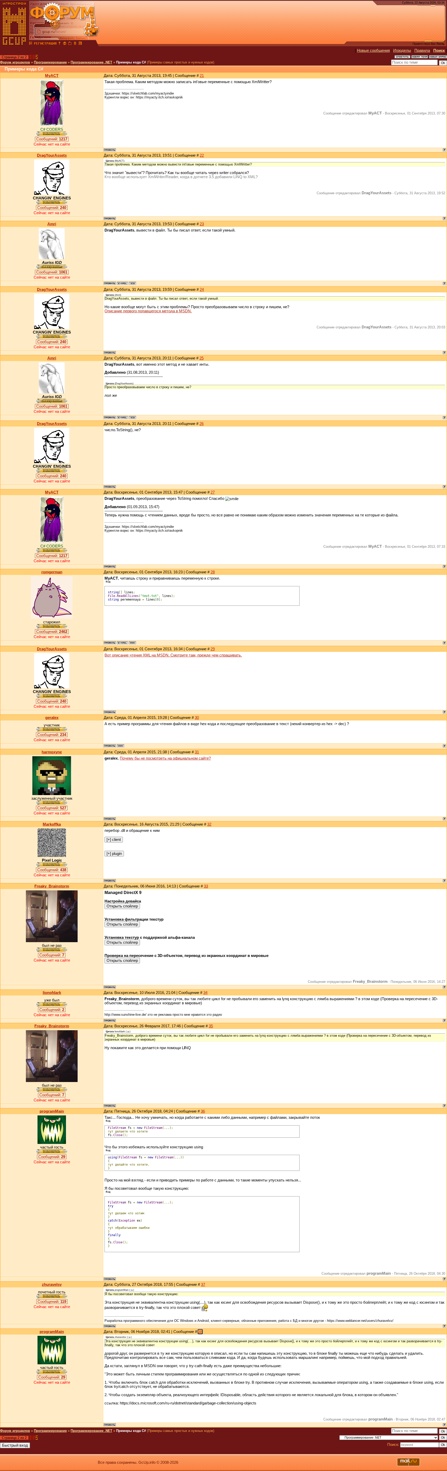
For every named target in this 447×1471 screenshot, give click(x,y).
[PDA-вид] (75, 44)
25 (201, 358)
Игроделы (402, 50)
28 (213, 572)
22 (202, 155)
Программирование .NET (91, 62)
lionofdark (52, 993)
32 (209, 824)
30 (197, 718)
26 (201, 424)
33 (206, 886)
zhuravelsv (52, 1284)
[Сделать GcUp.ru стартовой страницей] (64, 44)
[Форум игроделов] (30, 44)
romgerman (51, 572)
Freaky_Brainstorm (51, 886)
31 (197, 752)
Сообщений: (51, 139)
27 (213, 492)
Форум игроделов (15, 62)
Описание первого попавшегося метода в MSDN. (148, 311)
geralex (51, 718)
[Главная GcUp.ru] (14, 44)
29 (213, 649)
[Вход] (59, 44)
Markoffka (52, 824)
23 (202, 224)
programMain (52, 1111)
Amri (51, 224)
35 (211, 1026)
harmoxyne (52, 752)
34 (205, 993)
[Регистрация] (45, 44)
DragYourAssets (52, 155)
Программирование (50, 62)
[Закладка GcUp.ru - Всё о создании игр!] (69, 44)
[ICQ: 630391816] (132, 283)
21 (202, 76)
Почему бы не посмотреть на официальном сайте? (165, 758)
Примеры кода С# (131, 62)
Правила (422, 50)
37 (203, 1284)
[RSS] (80, 44)
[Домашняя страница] (132, 642)
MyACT (51, 76)
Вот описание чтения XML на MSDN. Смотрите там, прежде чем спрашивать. (173, 655)
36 (203, 1111)
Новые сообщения (373, 50)
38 (200, 1332)
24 (202, 289)
